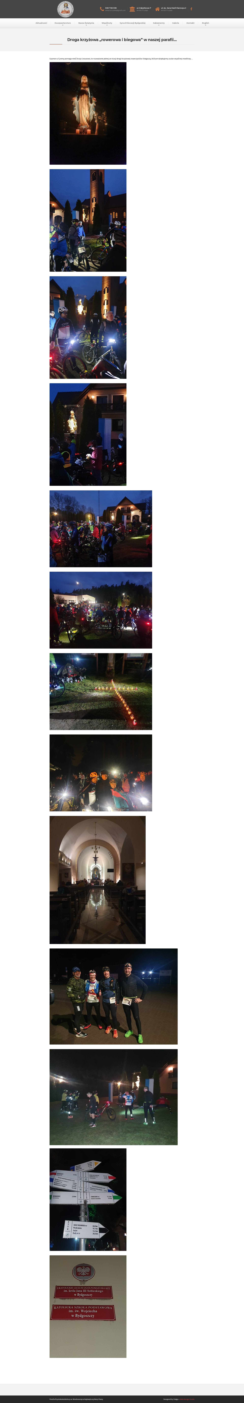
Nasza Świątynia (86, 23)
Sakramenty (159, 23)
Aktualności (41, 23)
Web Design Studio (187, 1399)
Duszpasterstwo (63, 23)
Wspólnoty (107, 23)
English (205, 23)
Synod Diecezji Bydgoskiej (132, 23)
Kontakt (190, 23)
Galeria (175, 23)
